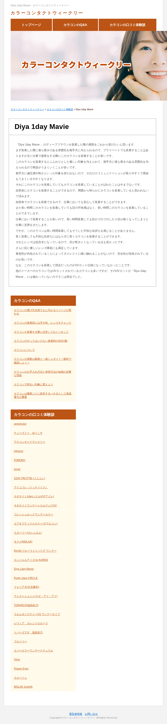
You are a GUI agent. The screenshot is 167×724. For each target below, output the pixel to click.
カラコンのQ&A (75, 25)
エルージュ (20, 677)
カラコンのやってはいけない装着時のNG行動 (40, 340)
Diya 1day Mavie (24, 568)
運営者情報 (75, 714)
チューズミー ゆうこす (28, 433)
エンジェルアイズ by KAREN (31, 560)
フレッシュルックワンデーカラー (33, 514)
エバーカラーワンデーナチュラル (33, 650)
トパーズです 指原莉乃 (28, 632)
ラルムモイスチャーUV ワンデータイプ (37, 614)
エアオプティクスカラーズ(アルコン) (35, 523)
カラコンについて (24, 350)
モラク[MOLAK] (23, 541)
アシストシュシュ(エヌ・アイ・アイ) (35, 596)
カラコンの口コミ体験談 (127, 25)
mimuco (18, 451)
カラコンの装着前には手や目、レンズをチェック (42, 322)
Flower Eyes (21, 668)
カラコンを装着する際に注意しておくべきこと (41, 331)
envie (17, 469)
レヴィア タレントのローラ (31, 623)
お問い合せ (91, 714)
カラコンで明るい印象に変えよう (33, 384)
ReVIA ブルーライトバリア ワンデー (35, 550)
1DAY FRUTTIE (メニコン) (29, 478)
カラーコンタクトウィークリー (47, 12)
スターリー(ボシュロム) (28, 532)
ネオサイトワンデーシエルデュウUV (35, 505)
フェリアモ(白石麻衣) (26, 587)
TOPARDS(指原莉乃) (26, 605)
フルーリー (20, 641)
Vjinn (17, 659)
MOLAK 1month (23, 686)
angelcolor (20, 423)
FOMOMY (19, 460)
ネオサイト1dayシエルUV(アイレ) (34, 496)
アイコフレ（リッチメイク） (31, 487)
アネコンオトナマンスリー (29, 441)
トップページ (31, 25)
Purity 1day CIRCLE (26, 578)
